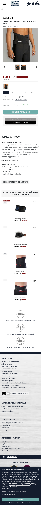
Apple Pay (4, 444)
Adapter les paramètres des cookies (13, 387)
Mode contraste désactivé (19, 393)
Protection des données (9, 378)
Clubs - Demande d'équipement (12, 406)
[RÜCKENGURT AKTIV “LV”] (20, 290)
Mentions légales (7, 381)
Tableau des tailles (21, 100)
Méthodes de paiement (9, 366)
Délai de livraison (7, 371)
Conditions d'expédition (9, 369)
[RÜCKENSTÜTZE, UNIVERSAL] (20, 237)
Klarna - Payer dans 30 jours (11, 448)
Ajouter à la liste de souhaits (21, 119)
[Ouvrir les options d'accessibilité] (3, 393)
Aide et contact (6, 364)
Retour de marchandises (9, 373)
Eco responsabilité (7, 430)
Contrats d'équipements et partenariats (14, 409)
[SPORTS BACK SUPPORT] (20, 211)
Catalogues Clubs (7, 411)
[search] (20, 9)
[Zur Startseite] (15, 3)
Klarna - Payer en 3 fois (9, 451)
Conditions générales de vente (11, 376)
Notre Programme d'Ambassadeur (12, 423)
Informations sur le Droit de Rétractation (15, 383)
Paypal (3, 441)
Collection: (6, 161)
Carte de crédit (6, 446)
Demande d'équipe (20, 122)
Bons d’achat (6, 425)
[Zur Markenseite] (8, 18)
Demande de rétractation (10, 362)
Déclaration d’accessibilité (10, 385)
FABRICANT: (5, 164)
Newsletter (5, 427)
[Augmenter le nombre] (17, 105)
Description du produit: (11, 142)
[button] (4, 4)
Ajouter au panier (20, 112)
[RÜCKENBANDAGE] (20, 264)
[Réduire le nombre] (11, 105)
